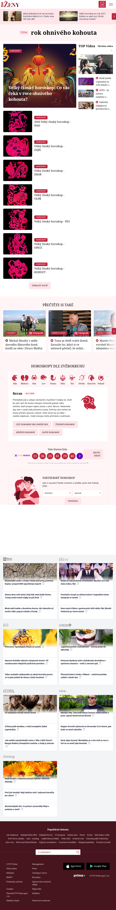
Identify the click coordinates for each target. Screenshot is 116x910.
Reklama (10, 873)
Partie (82, 835)
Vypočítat (73, 501)
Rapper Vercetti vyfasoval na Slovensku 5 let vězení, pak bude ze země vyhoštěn (86, 728)
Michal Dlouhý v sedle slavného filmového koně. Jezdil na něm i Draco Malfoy (24, 344)
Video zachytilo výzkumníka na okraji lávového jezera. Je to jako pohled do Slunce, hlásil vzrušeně (29, 676)
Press (34, 868)
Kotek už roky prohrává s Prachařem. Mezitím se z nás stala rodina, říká (85, 582)
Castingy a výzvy (39, 873)
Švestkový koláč (103, 842)
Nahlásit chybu (12, 900)
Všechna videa (105, 46)
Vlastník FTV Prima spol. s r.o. (17, 894)
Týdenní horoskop (65, 424)
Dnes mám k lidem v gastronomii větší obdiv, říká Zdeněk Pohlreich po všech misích (86, 609)
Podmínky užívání (14, 881)
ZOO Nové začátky (16, 838)
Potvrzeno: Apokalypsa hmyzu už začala (23, 647)
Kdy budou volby (102, 835)
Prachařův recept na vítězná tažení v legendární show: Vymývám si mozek (85, 596)
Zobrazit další (40, 285)
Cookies (9, 889)
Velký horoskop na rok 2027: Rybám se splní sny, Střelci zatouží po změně (92, 16)
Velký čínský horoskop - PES (52, 221)
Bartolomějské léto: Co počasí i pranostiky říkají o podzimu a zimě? (27, 807)
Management (38, 864)
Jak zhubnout (12, 835)
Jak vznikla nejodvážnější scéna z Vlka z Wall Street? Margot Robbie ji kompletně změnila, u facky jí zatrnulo (29, 741)
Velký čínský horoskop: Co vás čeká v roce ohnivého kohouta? (38, 93)
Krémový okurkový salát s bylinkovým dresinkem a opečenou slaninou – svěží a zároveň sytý (83, 662)
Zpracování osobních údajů (41, 883)
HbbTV (9, 877)
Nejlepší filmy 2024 (29, 835)
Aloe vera (10, 842)
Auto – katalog (32, 838)
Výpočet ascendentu (47, 842)
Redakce (36, 893)
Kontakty (36, 877)
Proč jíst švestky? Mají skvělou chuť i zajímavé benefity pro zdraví (29, 794)
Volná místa (11, 868)
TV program (60, 835)
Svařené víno (78, 838)
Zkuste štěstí (96, 454)
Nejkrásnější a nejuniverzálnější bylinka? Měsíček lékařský (27, 780)
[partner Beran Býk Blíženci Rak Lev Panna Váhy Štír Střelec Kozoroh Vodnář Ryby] (87, 493)
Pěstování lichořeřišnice (26, 842)
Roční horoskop (50, 432)
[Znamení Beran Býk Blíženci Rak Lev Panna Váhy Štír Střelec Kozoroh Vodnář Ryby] (57, 493)
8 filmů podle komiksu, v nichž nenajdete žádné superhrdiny (26, 728)
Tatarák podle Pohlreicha (97, 838)
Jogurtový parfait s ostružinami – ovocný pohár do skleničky (83, 648)
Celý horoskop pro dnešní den (32, 424)
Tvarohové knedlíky (67, 842)
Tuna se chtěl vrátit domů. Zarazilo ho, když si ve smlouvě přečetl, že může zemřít (69, 346)
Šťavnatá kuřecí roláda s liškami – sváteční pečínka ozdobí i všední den (84, 676)
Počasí (90, 835)
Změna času (72, 835)
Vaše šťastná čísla (57, 449)
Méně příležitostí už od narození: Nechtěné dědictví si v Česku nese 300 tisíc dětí (38, 16)
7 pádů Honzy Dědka (50, 838)
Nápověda (36, 889)
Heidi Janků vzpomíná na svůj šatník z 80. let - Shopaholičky (103, 85)
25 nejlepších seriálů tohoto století (20, 713)
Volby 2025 (65, 838)
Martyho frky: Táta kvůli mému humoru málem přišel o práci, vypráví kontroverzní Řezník (85, 714)
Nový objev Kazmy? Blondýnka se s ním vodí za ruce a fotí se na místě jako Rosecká (85, 741)
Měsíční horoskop (25, 432)
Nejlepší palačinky (86, 842)
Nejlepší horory (46, 835)
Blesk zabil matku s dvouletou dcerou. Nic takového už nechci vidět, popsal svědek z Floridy (29, 609)
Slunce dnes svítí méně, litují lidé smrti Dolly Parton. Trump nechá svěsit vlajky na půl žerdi (28, 596)
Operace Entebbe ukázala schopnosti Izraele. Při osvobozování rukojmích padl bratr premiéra (26, 662)
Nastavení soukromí (41, 900)
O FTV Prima (11, 864)
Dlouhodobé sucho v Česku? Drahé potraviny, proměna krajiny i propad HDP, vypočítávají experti (29, 582)
